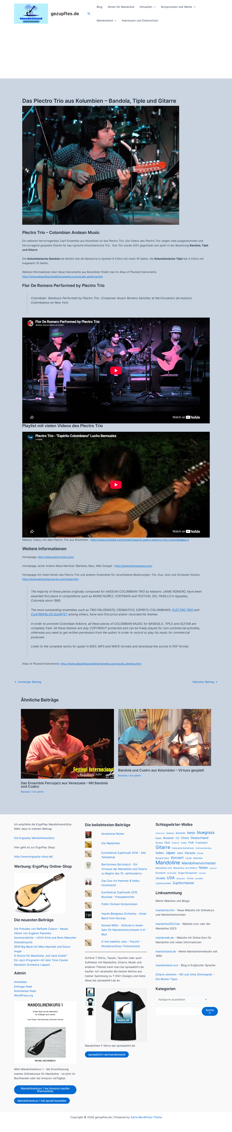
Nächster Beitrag (205, 681)
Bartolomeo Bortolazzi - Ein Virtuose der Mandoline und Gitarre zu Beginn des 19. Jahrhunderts (124, 869)
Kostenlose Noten (112, 833)
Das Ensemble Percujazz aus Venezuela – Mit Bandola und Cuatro (64, 785)
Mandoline (168, 862)
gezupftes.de (65, 13)
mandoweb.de (165, 937)
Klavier (200, 853)
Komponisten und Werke (176, 7)
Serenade (171, 873)
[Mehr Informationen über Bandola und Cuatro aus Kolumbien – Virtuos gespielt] (164, 737)
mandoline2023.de (168, 924)
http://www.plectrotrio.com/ (56, 557)
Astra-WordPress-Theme (146, 1117)
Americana (160, 833)
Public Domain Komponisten (119, 904)
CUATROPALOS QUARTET (49, 614)
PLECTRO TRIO (182, 610)
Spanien (202, 873)
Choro (185, 838)
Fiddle (184, 843)
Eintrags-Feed (23, 986)
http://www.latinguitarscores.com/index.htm (50, 579)
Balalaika (170, 833)
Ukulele (160, 878)
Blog (99, 7)
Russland (160, 872)
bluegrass (206, 832)
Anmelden (20, 982)
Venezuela (180, 878)
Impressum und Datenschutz (140, 20)
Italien (160, 853)
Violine (190, 878)
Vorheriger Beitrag (27, 681)
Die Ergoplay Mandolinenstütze (34, 838)
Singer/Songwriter (187, 872)
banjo (191, 833)
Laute (188, 858)
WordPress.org (23, 995)
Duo (167, 842)
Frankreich (201, 842)
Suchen (210, 1011)
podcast (213, 868)
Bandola (25, 791)
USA (171, 878)
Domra (159, 842)
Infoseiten (146, 7)
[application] (154, 7)
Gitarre (163, 847)
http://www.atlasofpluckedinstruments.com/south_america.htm (62, 276)
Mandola (197, 858)
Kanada (190, 853)
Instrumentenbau (204, 848)
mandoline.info (165, 910)
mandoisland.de (166, 951)
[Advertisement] (116, 53)
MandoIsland (105, 20)
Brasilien (168, 838)
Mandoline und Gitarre (185, 868)
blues (159, 838)
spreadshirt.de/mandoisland (106, 1054)
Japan (170, 853)
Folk (191, 842)
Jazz (180, 853)
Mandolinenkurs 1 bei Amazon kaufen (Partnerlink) (45, 1090)
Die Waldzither (110, 843)
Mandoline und (164, 868)
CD (177, 838)
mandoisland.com (167, 965)
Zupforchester (183, 883)
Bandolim (180, 833)
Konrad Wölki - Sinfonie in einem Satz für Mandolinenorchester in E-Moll (123, 930)
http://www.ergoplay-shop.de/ (33, 856)
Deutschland (199, 838)
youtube (199, 878)
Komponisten (162, 858)
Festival (175, 843)
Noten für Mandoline (121, 7)
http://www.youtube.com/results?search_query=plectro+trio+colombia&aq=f (140, 539)
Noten (203, 868)
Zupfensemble (163, 883)
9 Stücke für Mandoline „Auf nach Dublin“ (40, 955)
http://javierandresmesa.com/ (133, 566)
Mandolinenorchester (199, 863)
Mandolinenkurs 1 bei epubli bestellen (41, 1100)
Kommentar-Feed (25, 991)
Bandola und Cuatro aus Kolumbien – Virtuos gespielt (161, 770)
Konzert (177, 858)
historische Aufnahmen (183, 848)
